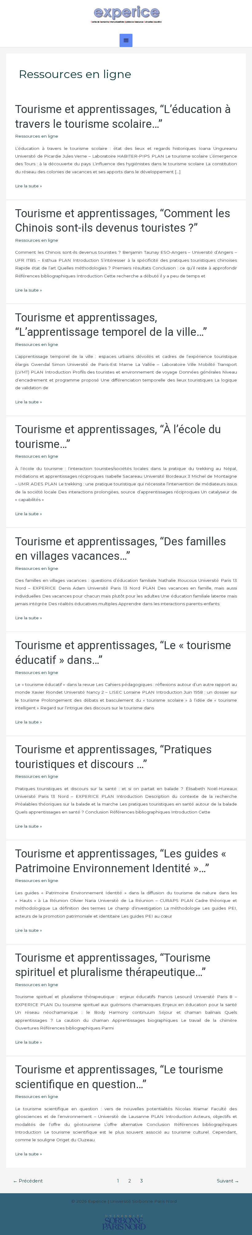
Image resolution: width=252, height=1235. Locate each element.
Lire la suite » (28, 185)
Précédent (28, 1181)
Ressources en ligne (36, 136)
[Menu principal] (126, 40)
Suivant (228, 1181)
